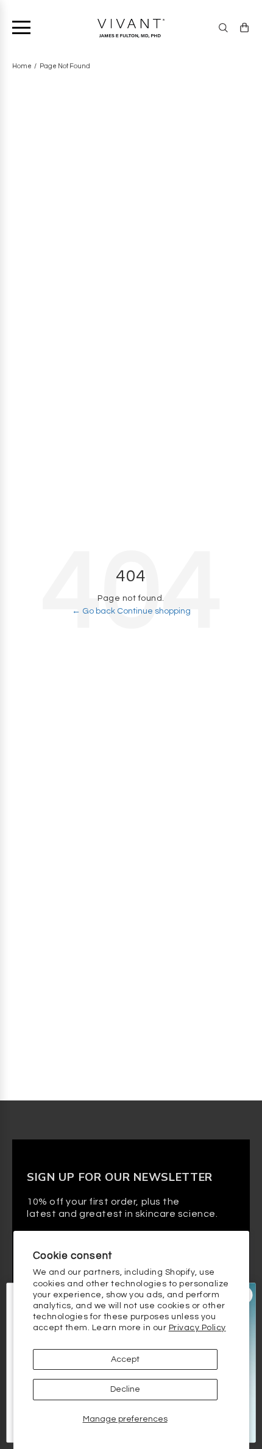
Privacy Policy (197, 1327)
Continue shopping (154, 611)
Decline (125, 1389)
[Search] (223, 28)
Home (22, 66)
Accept (125, 1359)
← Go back (94, 611)
